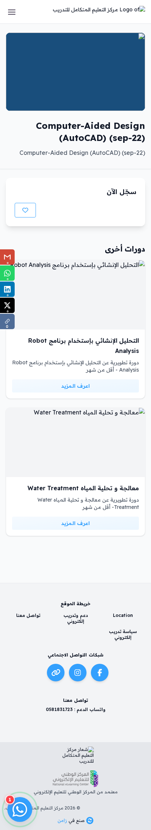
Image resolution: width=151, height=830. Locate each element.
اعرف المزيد (75, 386)
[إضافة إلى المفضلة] (25, 210)
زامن (62, 820)
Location (123, 615)
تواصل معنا (28, 615)
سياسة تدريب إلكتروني (123, 634)
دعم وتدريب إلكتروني (75, 618)
